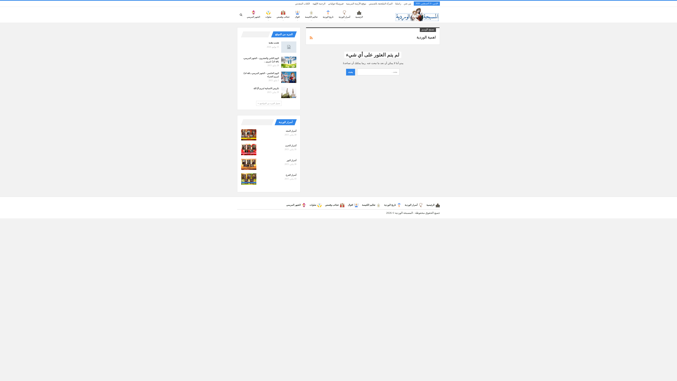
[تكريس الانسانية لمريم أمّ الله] (288, 92)
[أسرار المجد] (248, 135)
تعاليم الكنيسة (311, 17)
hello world (274, 43)
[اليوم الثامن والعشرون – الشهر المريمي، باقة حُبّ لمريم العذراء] (288, 62)
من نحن (407, 3)
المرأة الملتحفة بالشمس (381, 3)
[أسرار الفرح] (248, 179)
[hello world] (288, 47)
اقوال (297, 17)
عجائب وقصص (283, 17)
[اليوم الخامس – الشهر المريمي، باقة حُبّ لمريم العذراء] (288, 77)
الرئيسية (359, 17)
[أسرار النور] (248, 164)
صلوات (268, 17)
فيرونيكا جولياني (335, 3)
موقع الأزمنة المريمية (356, 3)
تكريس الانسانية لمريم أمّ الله (266, 88)
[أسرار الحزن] (248, 149)
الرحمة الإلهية (319, 3)
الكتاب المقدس (302, 3)
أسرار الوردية (344, 17)
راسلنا (398, 3)
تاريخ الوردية (328, 17)
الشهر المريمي (253, 17)
